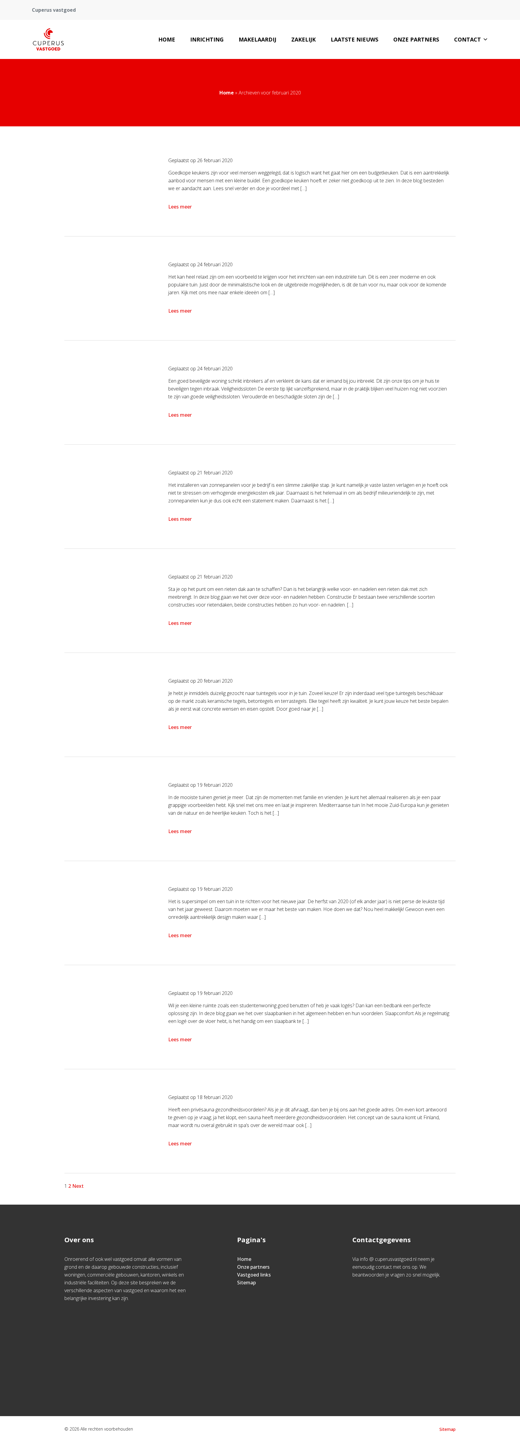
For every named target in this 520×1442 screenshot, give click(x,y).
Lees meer (180, 206)
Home (166, 39)
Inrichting (207, 39)
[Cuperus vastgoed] (48, 39)
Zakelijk (303, 39)
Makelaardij (257, 39)
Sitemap (246, 1282)
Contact (467, 39)
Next (78, 1186)
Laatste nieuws (354, 39)
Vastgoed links (254, 1274)
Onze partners (416, 39)
